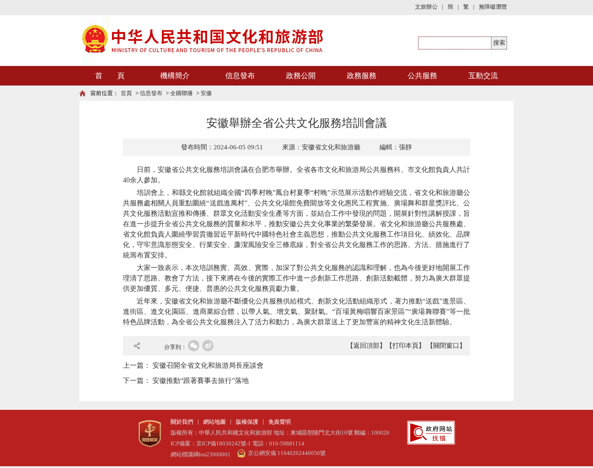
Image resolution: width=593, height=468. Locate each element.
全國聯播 (181, 93)
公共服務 (422, 76)
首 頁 (110, 76)
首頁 (126, 93)
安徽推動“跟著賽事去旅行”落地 (200, 380)
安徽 (206, 93)
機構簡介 (175, 76)
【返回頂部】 (366, 345)
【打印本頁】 (405, 345)
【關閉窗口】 (446, 345)
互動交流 (483, 76)
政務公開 (301, 76)
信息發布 (240, 76)
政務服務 (361, 76)
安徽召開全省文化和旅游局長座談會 (208, 365)
